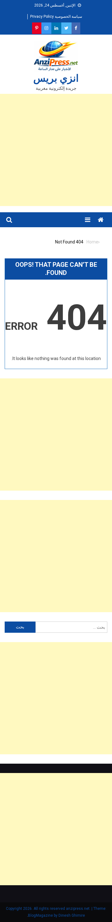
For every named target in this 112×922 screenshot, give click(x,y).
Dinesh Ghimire (71, 915)
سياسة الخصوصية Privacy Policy (56, 16)
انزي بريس (56, 78)
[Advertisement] (56, 150)
